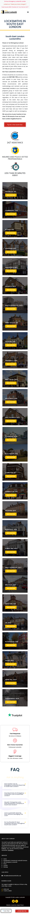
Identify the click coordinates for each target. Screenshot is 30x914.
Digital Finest (20, 905)
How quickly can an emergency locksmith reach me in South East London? (14, 785)
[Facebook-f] (16, 901)
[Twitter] (13, 901)
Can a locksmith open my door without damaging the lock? (13, 814)
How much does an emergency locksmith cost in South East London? (14, 794)
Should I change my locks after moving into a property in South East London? (14, 803)
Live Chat (7, 911)
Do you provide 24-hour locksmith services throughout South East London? (14, 823)
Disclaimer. (11, 850)
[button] (28, 12)
